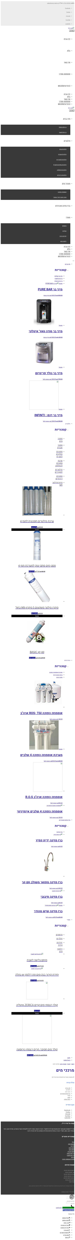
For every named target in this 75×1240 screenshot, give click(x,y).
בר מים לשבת (70, 1155)
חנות (68, 1064)
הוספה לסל (46, 379)
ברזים (72, 1157)
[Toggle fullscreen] (70, 1201)
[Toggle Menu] (73, 260)
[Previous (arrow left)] (73, 1203)
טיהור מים (67, 660)
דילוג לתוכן (59, 1208)
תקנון (68, 1058)
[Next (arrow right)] (71, 1203)
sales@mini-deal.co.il (53, 3)
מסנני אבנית (71, 1151)
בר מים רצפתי (70, 1153)
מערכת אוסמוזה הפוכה (68, 1159)
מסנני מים (71, 1150)
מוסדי (68, 920)
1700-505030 (67, 3)
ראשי (72, 1064)
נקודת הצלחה (64, 1191)
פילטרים (67, 424)
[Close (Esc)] (73, 1201)
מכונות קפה (71, 1144)
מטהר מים (63, 1064)
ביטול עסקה (67, 1060)
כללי (73, 1142)
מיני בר (72, 1146)
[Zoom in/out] (68, 1201)
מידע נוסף (46, 295)
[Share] (71, 1201)
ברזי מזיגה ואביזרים (64, 820)
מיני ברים (67, 264)
